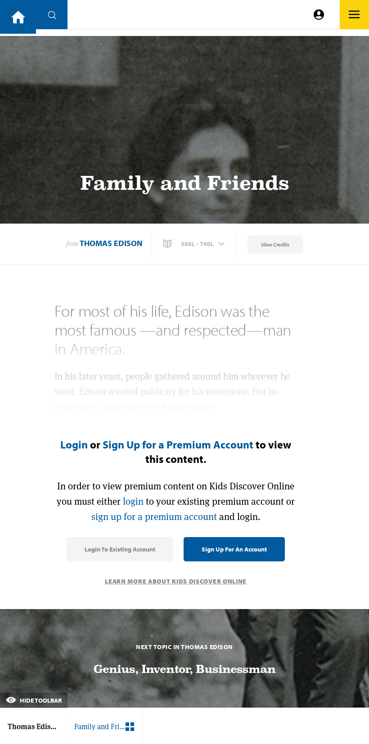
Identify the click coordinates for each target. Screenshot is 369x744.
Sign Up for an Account (234, 549)
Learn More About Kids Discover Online (176, 581)
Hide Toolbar (40, 700)
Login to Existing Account (120, 549)
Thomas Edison (111, 243)
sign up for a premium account (154, 517)
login (133, 501)
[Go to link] (18, 17)
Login (74, 444)
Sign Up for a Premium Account (178, 444)
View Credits (275, 244)
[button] (195, 244)
